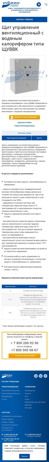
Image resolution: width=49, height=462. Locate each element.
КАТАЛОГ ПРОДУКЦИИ (10, 381)
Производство (30, 390)
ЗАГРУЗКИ (6, 412)
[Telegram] (36, 376)
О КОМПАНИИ (30, 387)
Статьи (4, 399)
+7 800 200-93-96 (10, 434)
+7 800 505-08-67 (33, 434)
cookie (32, 446)
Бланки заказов (7, 419)
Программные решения (10, 390)
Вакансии (28, 405)
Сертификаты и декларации (12, 416)
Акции (27, 399)
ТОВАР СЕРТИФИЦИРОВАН (24, 126)
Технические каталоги (10, 425)
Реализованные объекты (11, 393)
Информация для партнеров (35, 402)
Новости (28, 393)
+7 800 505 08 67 (24, 350)
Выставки (28, 408)
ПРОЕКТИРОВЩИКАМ (10, 387)
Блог (26, 396)
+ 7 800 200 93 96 (24, 343)
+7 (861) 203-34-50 (11, 439)
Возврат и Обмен (8, 422)
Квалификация (7, 396)
